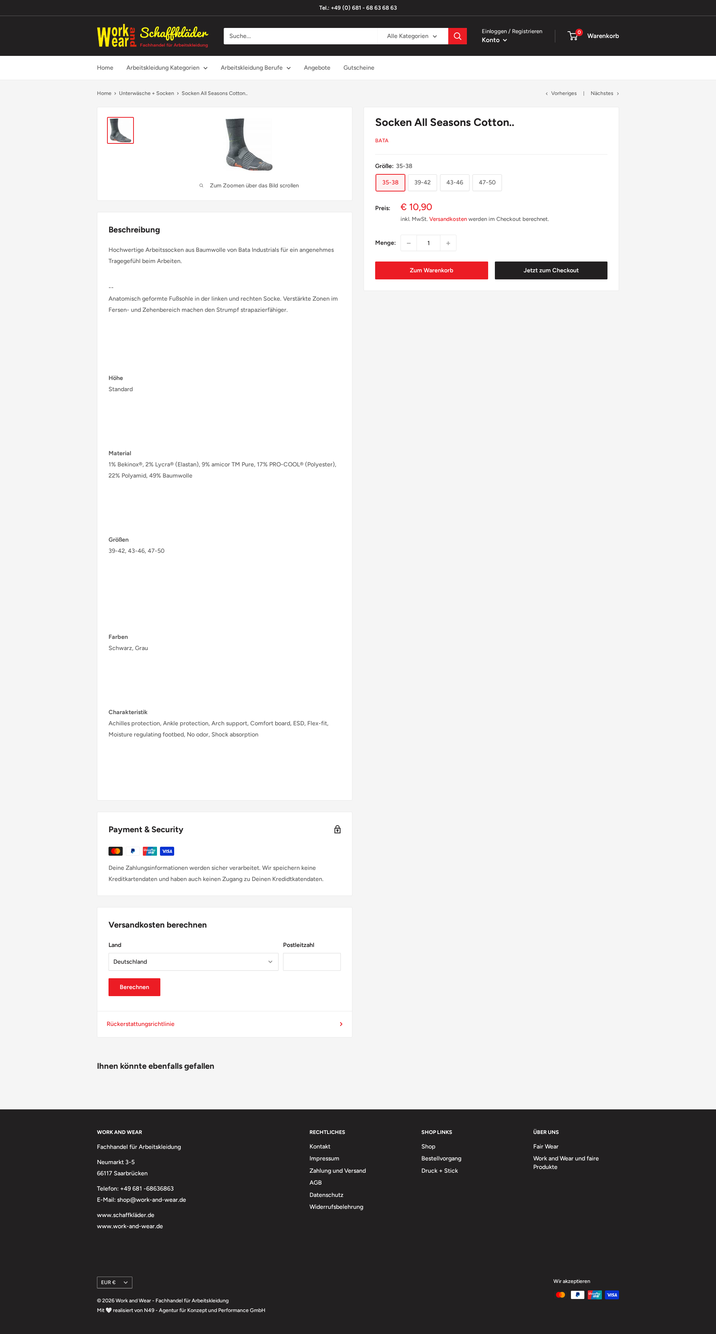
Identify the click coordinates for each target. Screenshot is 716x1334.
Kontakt (320, 1146)
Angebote (317, 67)
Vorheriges (564, 93)
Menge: (385, 243)
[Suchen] (457, 36)
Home (105, 67)
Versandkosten (448, 219)
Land (115, 944)
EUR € (108, 1282)
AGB (316, 1182)
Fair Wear (546, 1146)
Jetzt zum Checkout (551, 270)
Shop (428, 1146)
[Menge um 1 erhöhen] (448, 243)
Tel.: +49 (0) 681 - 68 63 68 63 (358, 7)
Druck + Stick (439, 1170)
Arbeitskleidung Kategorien (163, 67)
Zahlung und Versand (338, 1170)
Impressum (324, 1158)
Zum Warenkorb (431, 270)
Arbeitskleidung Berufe (252, 67)
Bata (382, 141)
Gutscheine (358, 67)
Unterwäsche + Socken (146, 93)
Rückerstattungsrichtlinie (141, 1023)
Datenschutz (326, 1194)
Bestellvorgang (441, 1158)
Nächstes (602, 93)
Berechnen (134, 987)
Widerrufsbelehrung (336, 1206)
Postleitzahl (298, 944)
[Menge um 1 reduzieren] (409, 243)
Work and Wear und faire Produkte (566, 1162)
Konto (491, 40)
